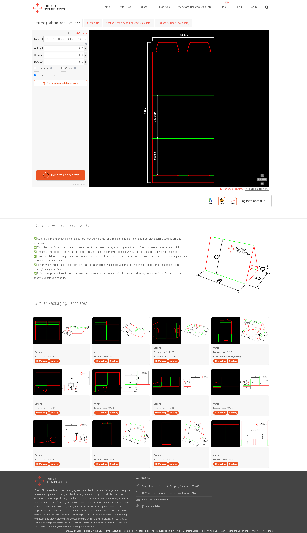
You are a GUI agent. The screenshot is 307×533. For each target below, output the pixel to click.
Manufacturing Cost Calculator (195, 7)
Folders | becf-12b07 (45, 408)
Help (203, 531)
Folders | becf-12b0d (104, 459)
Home (106, 7)
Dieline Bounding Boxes (187, 531)
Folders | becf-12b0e (223, 459)
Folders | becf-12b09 (164, 408)
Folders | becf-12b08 (104, 408)
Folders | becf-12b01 (45, 356)
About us (116, 531)
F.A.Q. (222, 531)
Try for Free (124, 7)
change (83, 33)
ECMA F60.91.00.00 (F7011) (167, 356)
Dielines (143, 7)
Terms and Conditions (238, 531)
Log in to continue (252, 200)
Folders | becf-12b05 (223, 352)
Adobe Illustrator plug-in (163, 531)
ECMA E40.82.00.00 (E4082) (227, 356)
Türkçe (269, 531)
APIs (225, 4)
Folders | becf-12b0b (45, 459)
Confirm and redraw (65, 175)
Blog (147, 531)
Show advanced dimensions (62, 83)
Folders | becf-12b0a (223, 408)
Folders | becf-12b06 (164, 352)
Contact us (212, 531)
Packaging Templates (133, 531)
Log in (253, 7)
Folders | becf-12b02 (104, 356)
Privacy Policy (257, 531)
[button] (78, 23)
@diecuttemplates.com (153, 506)
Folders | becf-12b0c (164, 459)
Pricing (238, 7)
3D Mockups (163, 7)
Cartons (38, 352)
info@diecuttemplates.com (155, 499)
